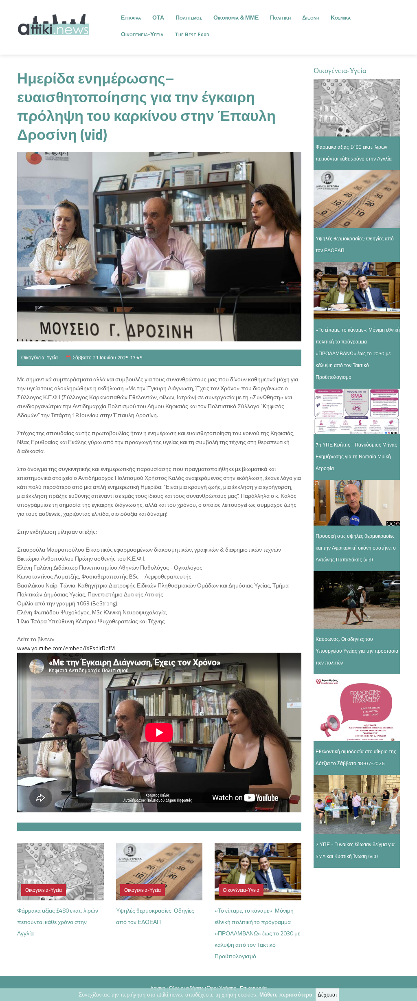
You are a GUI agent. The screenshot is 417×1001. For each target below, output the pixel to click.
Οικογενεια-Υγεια (142, 34)
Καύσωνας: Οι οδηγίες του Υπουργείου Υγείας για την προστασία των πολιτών (357, 651)
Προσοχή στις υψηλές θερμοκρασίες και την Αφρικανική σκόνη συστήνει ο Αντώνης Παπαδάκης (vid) (356, 547)
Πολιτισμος (189, 17)
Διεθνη (310, 17)
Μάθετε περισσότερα (285, 995)
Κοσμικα (341, 17)
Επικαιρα (131, 17)
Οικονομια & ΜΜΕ (236, 17)
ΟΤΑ (158, 17)
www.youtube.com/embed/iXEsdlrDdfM (66, 648)
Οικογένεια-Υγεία (39, 357)
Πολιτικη (280, 17)
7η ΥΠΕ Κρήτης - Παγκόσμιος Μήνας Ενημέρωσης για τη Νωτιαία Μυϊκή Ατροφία (356, 456)
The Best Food (192, 34)
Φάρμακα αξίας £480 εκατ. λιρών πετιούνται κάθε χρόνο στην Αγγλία (57, 921)
